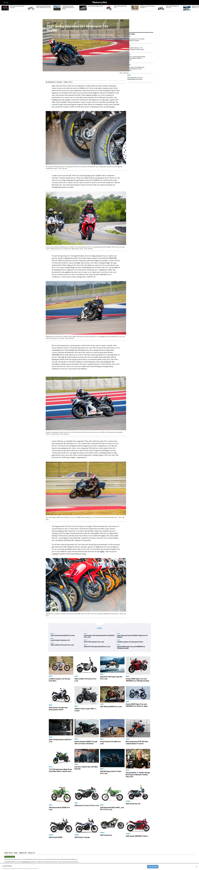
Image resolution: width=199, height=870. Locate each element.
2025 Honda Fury (106, 835)
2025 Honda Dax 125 (133, 804)
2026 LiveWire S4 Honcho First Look (62, 645)
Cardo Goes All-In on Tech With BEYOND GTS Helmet (135, 39)
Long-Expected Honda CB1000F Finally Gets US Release (132, 636)
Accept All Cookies (152, 866)
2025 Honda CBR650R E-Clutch (137, 836)
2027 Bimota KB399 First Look (111, 707)
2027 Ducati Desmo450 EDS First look (63, 635)
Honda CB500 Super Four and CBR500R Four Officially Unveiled (131, 647)
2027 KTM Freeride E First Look (94, 642)
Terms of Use (23, 853)
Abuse (16, 853)
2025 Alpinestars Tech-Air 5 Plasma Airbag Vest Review (135, 78)
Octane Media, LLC (26, 861)
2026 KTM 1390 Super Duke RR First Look (97, 646)
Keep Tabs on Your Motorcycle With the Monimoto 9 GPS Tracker (135, 68)
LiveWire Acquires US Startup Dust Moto (130, 642)
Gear (48, 23)
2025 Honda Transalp (82, 837)
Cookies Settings (9, 856)
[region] (99, 866)
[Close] (196, 866)
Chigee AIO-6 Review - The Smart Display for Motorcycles (135, 48)
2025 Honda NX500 (55, 837)
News (52, 633)
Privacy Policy (8, 853)
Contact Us (31, 853)
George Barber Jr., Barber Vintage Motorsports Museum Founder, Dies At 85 (138, 775)
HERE (102, 551)
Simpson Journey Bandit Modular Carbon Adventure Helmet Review (136, 58)
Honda (128, 801)
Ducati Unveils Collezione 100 (60, 640)
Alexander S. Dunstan (55, 82)
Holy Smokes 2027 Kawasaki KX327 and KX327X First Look (99, 636)
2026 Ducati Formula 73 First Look (86, 805)
